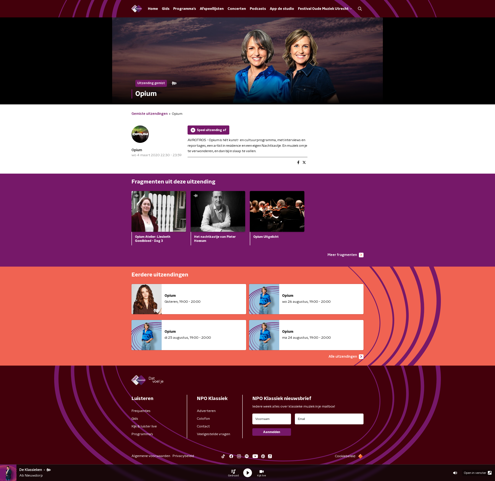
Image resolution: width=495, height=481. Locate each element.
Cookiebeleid (345, 456)
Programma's (184, 9)
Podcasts (258, 9)
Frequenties (140, 411)
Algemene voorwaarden (150, 456)
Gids (165, 9)
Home (153, 9)
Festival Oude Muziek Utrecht (323, 9)
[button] (233, 473)
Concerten (237, 9)
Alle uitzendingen (343, 356)
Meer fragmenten (342, 255)
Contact (203, 426)
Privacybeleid (183, 456)
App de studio (282, 9)
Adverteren (206, 411)
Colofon (203, 418)
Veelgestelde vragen (213, 434)
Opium (136, 150)
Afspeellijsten (212, 9)
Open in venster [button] (475, 472)
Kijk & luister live (144, 426)
